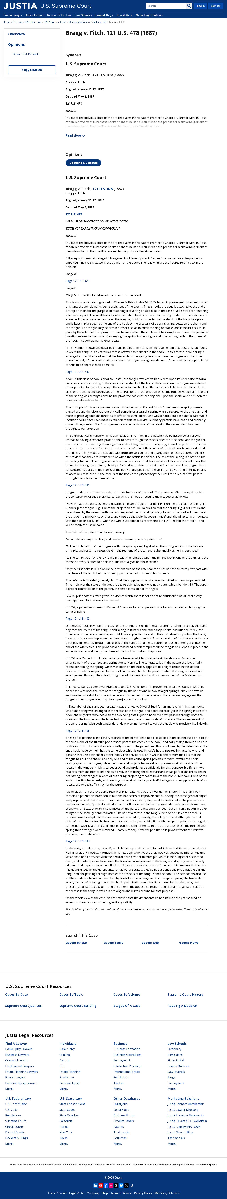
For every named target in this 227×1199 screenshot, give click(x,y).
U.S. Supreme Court (55, 22)
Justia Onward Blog (180, 1132)
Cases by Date (16, 994)
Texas (63, 1138)
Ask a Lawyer (35, 15)
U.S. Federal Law (18, 1098)
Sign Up (215, 5)
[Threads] (116, 1185)
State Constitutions (72, 1104)
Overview (16, 34)
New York (65, 1132)
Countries (120, 1138)
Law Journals (176, 1072)
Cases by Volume (127, 994)
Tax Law (119, 1083)
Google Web (150, 943)
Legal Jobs (120, 1104)
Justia (7, 22)
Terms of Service (120, 1193)
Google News (188, 943)
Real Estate (121, 1077)
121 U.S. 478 (103, 188)
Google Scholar (76, 943)
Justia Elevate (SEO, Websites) (187, 1121)
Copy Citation (32, 70)
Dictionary (174, 1049)
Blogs (171, 1077)
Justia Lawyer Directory (183, 1110)
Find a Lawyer (13, 15)
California (65, 1121)
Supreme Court (15, 1121)
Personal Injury (69, 1083)
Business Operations (127, 1055)
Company (93, 1193)
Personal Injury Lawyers (21, 1083)
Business (120, 1043)
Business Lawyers (17, 1055)
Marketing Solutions (149, 15)
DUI (62, 1066)
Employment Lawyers (19, 1066)
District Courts (15, 1132)
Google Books (113, 943)
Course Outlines (178, 1066)
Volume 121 (100, 22)
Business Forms (124, 1115)
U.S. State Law (70, 1098)
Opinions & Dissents (83, 163)
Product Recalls (124, 1121)
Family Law (66, 1077)
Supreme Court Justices (23, 1005)
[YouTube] (101, 1185)
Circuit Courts (14, 1127)
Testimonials (176, 1138)
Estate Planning (69, 1072)
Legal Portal (76, 1193)
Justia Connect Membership (186, 1104)
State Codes (67, 1110)
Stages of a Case (127, 1005)
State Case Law (69, 1115)
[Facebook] (106, 1185)
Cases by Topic (71, 994)
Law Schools (83, 15)
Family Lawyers (15, 1077)
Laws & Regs (104, 15)
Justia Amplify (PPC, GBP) (184, 1127)
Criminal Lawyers (16, 1060)
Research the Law (59, 15)
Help (105, 1193)
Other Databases (127, 1098)
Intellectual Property (127, 1066)
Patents (119, 1127)
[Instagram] (111, 1185)
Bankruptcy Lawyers (18, 1049)
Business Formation (127, 1049)
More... (9, 1089)
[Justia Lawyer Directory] (131, 1185)
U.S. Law (17, 22)
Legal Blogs (121, 1110)
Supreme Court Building (77, 1005)
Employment (122, 1060)
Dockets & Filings (16, 1138)
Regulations (13, 1115)
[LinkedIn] (95, 1185)
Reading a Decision (182, 1005)
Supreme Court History (185, 994)
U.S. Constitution (16, 1104)
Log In (201, 5)
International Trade (127, 1072)
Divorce (64, 1060)
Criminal (64, 1055)
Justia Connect (57, 1193)
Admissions (175, 1055)
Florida (63, 1127)
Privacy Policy (143, 1193)
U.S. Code (11, 1110)
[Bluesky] (121, 1185)
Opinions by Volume (80, 22)
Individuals (67, 1043)
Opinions (16, 44)
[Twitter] (126, 1185)
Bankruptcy (67, 1049)
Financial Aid (176, 1060)
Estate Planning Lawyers (21, 1072)
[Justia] (20, 6)
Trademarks (122, 1132)
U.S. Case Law (33, 22)
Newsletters (124, 15)
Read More (73, 135)
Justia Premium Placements (186, 1115)
